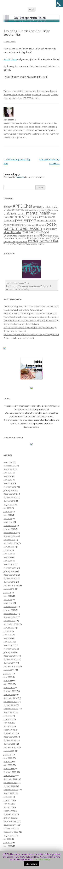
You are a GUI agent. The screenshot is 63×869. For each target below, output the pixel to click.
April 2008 (8, 807)
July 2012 (7, 631)
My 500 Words (47, 216)
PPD (42, 235)
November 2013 (10, 578)
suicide (7, 241)
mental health (38, 213)
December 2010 (10, 698)
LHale (36, 98)
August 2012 (9, 627)
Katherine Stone (46, 210)
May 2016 (8, 476)
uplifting (12, 98)
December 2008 (10, 779)
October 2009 (9, 744)
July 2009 (7, 754)
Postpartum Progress (28, 235)
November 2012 (10, 617)
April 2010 (8, 726)
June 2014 (8, 553)
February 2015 (10, 525)
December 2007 (10, 821)
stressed (46, 94)
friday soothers (10, 94)
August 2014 (9, 546)
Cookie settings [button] (43, 859)
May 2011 (8, 680)
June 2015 (8, 511)
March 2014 (9, 564)
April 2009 (8, 765)
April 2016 (8, 479)
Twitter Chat (48, 241)
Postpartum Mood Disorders (26, 233)
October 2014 (9, 539)
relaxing (29, 94)
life (8, 213)
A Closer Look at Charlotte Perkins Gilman (24, 310)
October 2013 (9, 582)
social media (45, 238)
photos (21, 94)
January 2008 (9, 817)
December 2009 (10, 736)
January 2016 (9, 490)
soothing (37, 94)
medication (20, 214)
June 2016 (8, 472)
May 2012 (8, 638)
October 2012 (9, 620)
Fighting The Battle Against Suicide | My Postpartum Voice (29, 327)
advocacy (37, 206)
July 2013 (7, 592)
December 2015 (10, 494)
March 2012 (9, 645)
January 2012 (9, 652)
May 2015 (8, 515)
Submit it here (10, 59)
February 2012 (10, 648)
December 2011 (10, 656)
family (20, 209)
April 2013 (8, 599)
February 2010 (10, 733)
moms (6, 217)
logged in (20, 177)
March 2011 (9, 687)
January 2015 (9, 529)
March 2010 (9, 729)
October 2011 (9, 663)
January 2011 (9, 694)
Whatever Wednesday (27, 244)
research (24, 238)
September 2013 (11, 585)
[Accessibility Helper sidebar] (59, 3)
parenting (9, 220)
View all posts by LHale (15, 137)
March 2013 (9, 603)
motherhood (29, 216)
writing (41, 243)
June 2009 (8, 758)
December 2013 (10, 575)
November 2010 (10, 701)
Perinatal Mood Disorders (34, 225)
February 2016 (10, 486)
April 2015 (8, 518)
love (13, 213)
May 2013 (8, 596)
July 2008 (7, 796)
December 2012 (10, 613)
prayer (48, 235)
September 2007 (11, 832)
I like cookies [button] (31, 863)
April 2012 (8, 641)
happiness (32, 210)
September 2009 (11, 747)
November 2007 (10, 825)
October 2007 (9, 828)
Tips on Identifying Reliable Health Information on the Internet (31, 317)
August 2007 (9, 835)
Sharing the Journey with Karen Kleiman (21, 324)
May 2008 (8, 803)
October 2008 (9, 786)
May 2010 (8, 722)
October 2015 (9, 501)
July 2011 (7, 673)
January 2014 (9, 571)
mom (53, 213)
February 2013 (10, 606)
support (15, 241)
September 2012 (11, 624)
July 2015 (7, 508)
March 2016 (9, 483)
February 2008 (10, 814)
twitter (33, 241)
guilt (26, 210)
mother (13, 216)
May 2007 (8, 846)
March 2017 (9, 462)
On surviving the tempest (15, 331)
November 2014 (10, 536)
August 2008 (9, 793)
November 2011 (10, 659)
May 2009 (8, 761)
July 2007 (7, 839)
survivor (23, 241)
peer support (25, 220)
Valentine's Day (10, 244)
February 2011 (10, 691)
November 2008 (10, 782)
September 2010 (11, 708)
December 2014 (10, 532)
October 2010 (9, 705)
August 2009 (9, 751)
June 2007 (8, 842)
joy (38, 210)
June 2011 (8, 677)
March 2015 (9, 522)
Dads (51, 207)
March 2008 (9, 810)
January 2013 (9, 610)
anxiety (46, 207)
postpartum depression (36, 91)
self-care (34, 238)
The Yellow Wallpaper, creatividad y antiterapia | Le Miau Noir (31, 306)
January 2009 (9, 775)
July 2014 (7, 550)
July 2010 (7, 715)
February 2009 (10, 772)
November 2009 (10, 740)
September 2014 (11, 543)
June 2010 (8, 719)
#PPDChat (22, 206)
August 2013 (9, 589)
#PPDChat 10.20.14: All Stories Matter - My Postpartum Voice (30, 320)
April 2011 (8, 684)
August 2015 (9, 504)
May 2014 (8, 557)
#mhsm (8, 206)
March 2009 (9, 768)
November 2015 (10, 497)
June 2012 (8, 634)
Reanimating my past (24, 338)
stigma (54, 238)
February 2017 (10, 465)
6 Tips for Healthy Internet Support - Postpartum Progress (29, 313)
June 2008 (8, 800)
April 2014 (8, 560)
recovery (14, 238)
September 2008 (11, 789)
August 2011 (9, 670)
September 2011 (11, 666)
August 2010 (9, 712)
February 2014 (10, 567)
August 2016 (9, 469)
